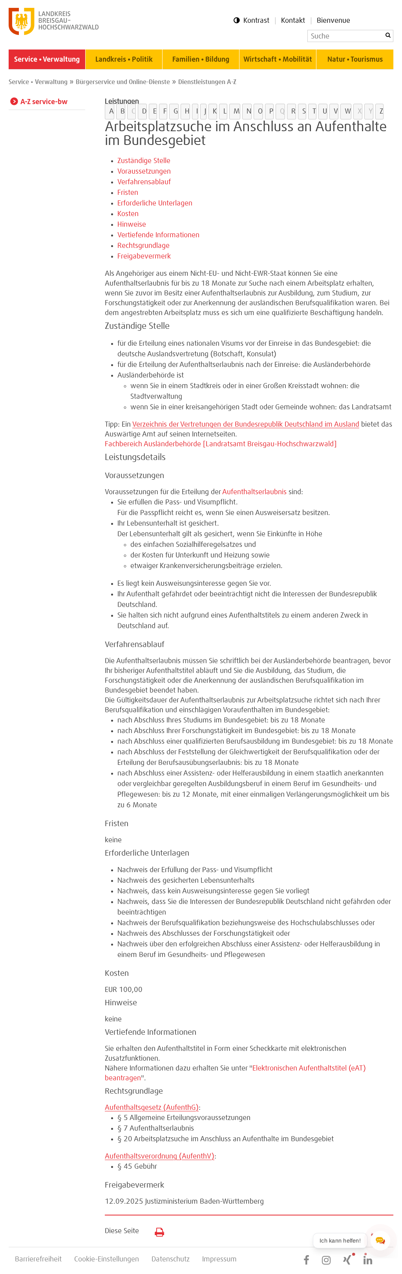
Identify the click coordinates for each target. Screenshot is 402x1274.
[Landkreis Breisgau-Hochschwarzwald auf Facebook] (306, 1260)
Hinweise (131, 224)
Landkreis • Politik (124, 59)
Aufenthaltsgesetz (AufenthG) (152, 1107)
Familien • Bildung (200, 59)
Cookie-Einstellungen (106, 1259)
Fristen (127, 192)
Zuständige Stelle (143, 161)
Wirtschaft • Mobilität (277, 59)
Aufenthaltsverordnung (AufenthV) (159, 1156)
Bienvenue (333, 20)
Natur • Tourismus (355, 59)
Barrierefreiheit (38, 1259)
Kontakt (293, 20)
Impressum (219, 1259)
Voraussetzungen (144, 171)
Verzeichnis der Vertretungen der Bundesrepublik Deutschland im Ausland (245, 424)
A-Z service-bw (44, 102)
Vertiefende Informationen (158, 235)
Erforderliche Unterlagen (154, 203)
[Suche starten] (388, 35)
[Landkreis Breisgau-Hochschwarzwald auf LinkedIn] (367, 1260)
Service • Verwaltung (47, 59)
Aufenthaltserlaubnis (254, 492)
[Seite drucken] (156, 1230)
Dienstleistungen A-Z (207, 82)
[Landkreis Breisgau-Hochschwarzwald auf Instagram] (326, 1260)
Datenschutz (171, 1259)
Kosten (128, 214)
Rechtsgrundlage (143, 245)
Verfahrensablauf (144, 182)
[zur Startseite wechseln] (54, 33)
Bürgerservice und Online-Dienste (123, 82)
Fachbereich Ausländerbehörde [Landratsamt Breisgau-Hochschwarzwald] (221, 444)
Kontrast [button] (256, 20)
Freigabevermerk (144, 256)
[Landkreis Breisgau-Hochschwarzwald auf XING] (347, 1260)
